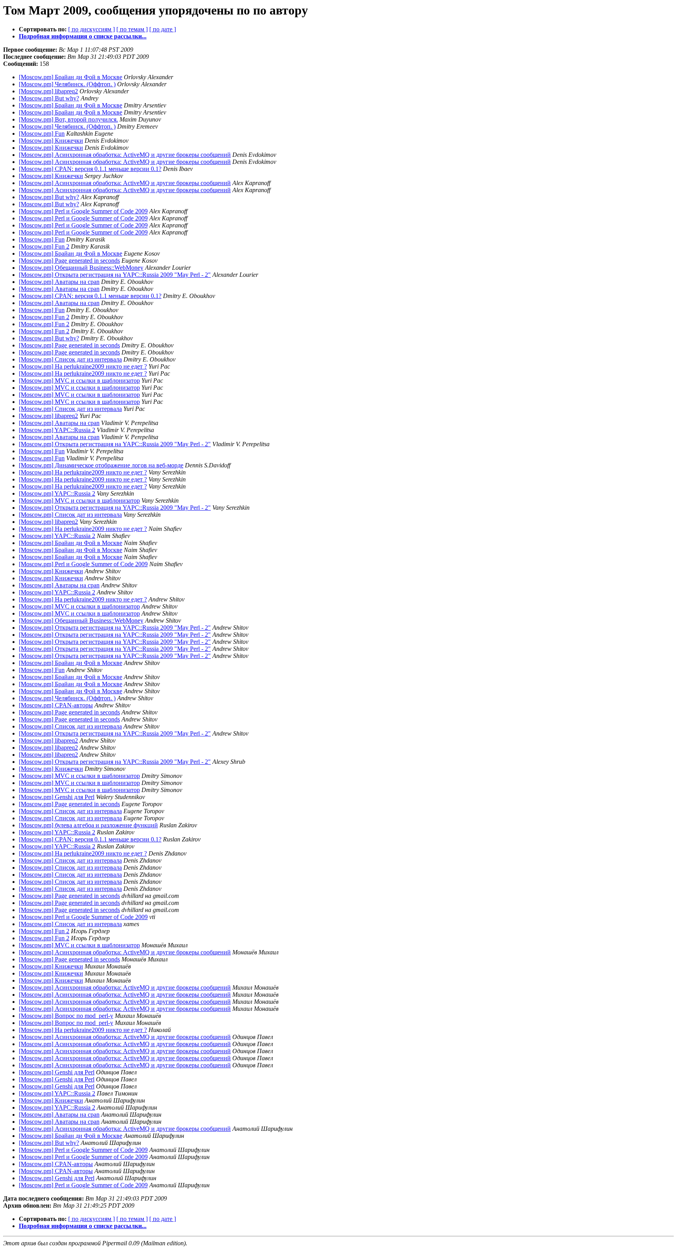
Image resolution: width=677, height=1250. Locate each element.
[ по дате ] (162, 29)
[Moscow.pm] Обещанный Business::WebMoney (81, 267)
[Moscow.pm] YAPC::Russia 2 (57, 430)
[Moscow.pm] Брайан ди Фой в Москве (70, 77)
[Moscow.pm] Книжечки (51, 140)
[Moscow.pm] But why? (49, 98)
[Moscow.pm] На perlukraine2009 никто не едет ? (83, 366)
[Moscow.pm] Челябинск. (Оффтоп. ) (67, 84)
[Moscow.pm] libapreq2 (48, 91)
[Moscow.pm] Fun (42, 133)
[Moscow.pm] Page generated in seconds (69, 260)
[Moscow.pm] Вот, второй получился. (68, 119)
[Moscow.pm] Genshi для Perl (56, 797)
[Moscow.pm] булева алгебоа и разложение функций (88, 825)
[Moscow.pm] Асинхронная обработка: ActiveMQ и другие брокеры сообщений (125, 154)
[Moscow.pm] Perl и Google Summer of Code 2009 (83, 211)
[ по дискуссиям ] (91, 29)
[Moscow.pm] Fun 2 (44, 246)
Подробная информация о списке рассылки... (83, 36)
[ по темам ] (132, 29)
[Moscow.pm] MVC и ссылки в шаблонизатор (79, 380)
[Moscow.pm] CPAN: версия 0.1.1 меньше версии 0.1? (90, 168)
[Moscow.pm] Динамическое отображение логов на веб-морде (101, 465)
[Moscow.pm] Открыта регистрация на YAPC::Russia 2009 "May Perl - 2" (115, 274)
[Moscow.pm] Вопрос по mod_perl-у (66, 1015)
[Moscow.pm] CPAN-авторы (56, 705)
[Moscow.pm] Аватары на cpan (59, 281)
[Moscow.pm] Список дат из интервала (70, 359)
